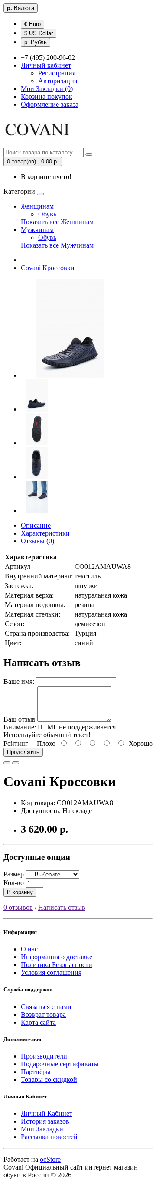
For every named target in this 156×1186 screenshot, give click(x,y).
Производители (44, 1056)
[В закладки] (6, 762)
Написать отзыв (61, 907)
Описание (36, 525)
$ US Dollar (38, 33)
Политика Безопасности (56, 964)
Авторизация (57, 81)
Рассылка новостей (49, 1136)
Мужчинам (37, 229)
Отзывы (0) (37, 541)
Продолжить (23, 752)
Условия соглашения (51, 972)
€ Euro (32, 24)
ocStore (50, 1159)
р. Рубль (35, 42)
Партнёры (36, 1071)
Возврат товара (43, 1014)
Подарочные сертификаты (60, 1064)
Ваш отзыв (19, 719)
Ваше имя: (18, 681)
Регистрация (56, 73)
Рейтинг (15, 743)
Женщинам (37, 206)
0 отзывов (18, 907)
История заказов (45, 1121)
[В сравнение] (15, 762)
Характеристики (45, 533)
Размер (13, 874)
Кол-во (13, 882)
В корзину (20, 892)
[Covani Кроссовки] (70, 375)
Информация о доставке (56, 957)
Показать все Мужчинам (57, 245)
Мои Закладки (42, 1129)
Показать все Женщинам (57, 221)
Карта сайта (38, 1022)
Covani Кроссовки (48, 267)
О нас (29, 949)
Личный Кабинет (46, 1113)
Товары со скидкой (49, 1079)
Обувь (47, 214)
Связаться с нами (46, 1006)
